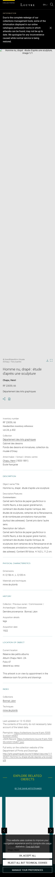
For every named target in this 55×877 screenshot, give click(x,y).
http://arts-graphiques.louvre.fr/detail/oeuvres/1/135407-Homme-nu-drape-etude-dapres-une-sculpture (27, 756)
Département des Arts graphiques (19, 439)
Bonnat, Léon (9, 700)
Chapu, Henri (9, 380)
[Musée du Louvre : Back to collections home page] (27, 4)
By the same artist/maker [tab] (28, 788)
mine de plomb (10, 710)
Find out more (32, 846)
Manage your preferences (27, 870)
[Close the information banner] (50, 28)
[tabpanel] (27, 830)
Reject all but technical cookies (27, 862)
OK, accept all (27, 855)
